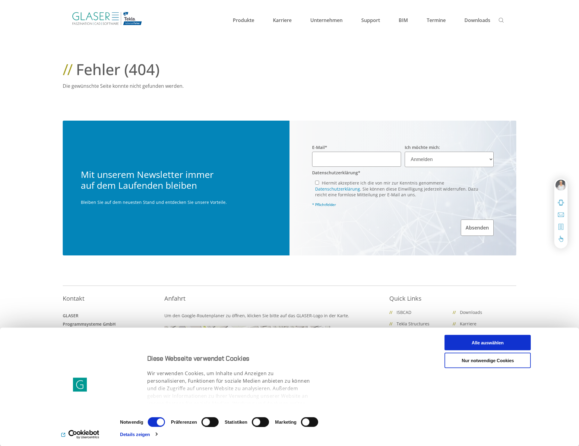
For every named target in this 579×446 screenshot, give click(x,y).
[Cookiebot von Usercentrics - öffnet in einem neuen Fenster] (80, 434)
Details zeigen (135, 434)
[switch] (210, 422)
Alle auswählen (488, 342)
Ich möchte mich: (422, 147)
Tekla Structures (413, 324)
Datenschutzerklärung (336, 173)
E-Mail (319, 147)
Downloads (471, 312)
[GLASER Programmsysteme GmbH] (107, 18)
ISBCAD (404, 312)
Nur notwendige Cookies (488, 360)
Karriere (468, 324)
